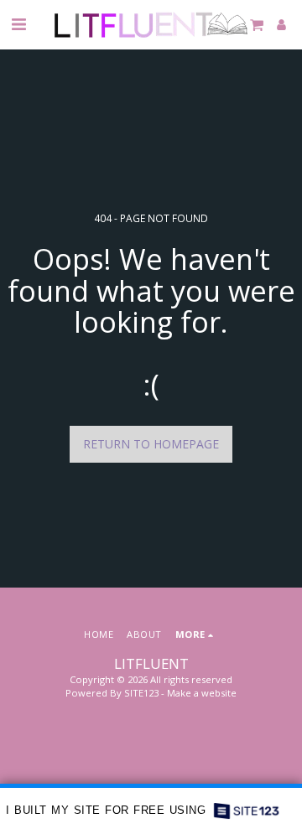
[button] (18, 24)
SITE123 (141, 692)
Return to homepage (151, 444)
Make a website (202, 692)
